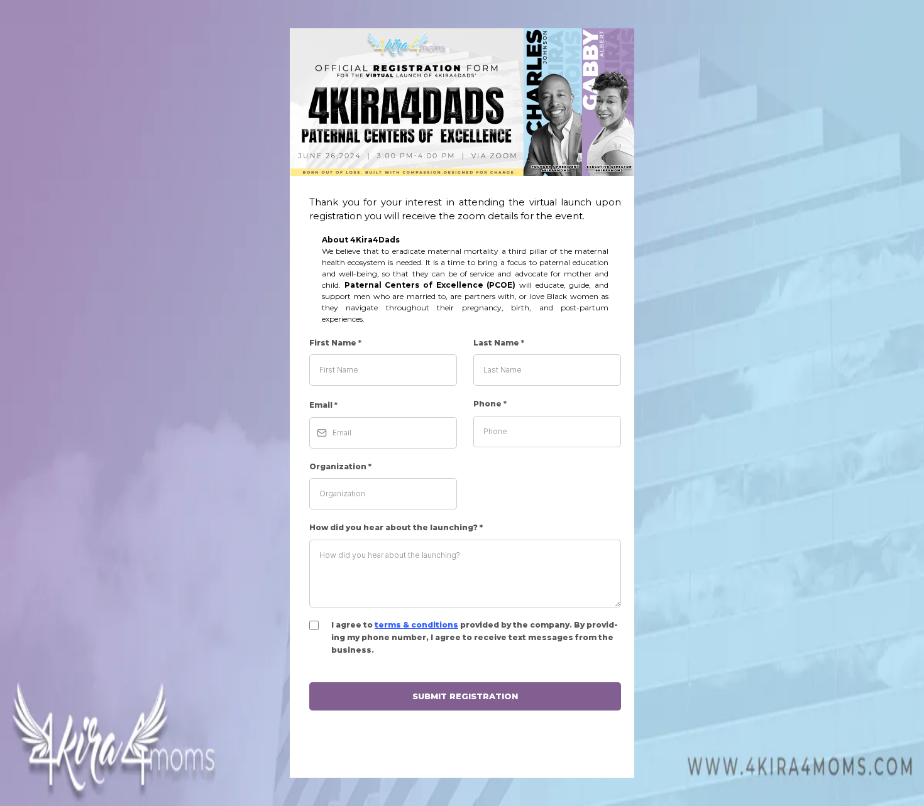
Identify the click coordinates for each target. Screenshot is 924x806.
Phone (490, 403)
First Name (335, 342)
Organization (340, 466)
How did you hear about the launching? (396, 527)
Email (323, 405)
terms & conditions (416, 624)
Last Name (498, 342)
